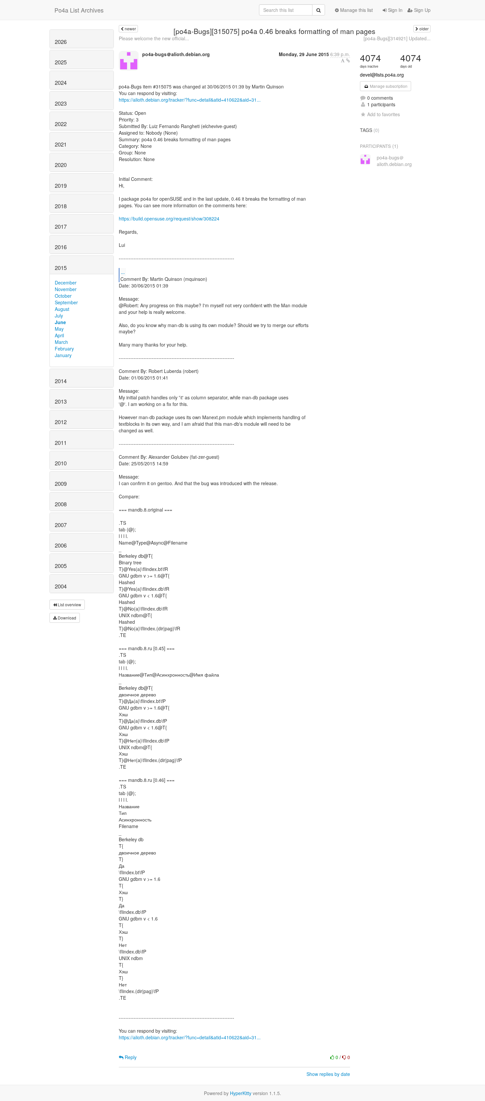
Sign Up (422, 10)
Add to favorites (383, 114)
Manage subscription (388, 86)
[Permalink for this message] (348, 60)
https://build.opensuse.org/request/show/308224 (169, 218)
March (61, 342)
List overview (69, 604)
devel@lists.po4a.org (382, 74)
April (59, 335)
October (63, 295)
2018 (61, 206)
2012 (61, 422)
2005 (61, 566)
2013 (61, 401)
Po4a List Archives (79, 10)
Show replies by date (328, 1074)
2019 (61, 185)
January (63, 355)
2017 (61, 226)
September (66, 302)
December (66, 282)
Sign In (395, 10)
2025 (61, 62)
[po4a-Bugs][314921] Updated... (397, 38)
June (60, 322)
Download (66, 617)
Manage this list (356, 10)
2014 (61, 381)
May (59, 328)
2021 (61, 144)
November (66, 289)
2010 (61, 463)
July (59, 315)
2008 (61, 504)
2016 (61, 247)
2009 (61, 483)
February (64, 348)
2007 (61, 525)
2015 (61, 268)
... (123, 272)
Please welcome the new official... (154, 38)
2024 (61, 82)
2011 (61, 443)
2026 (61, 42)
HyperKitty (240, 1093)
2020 (61, 165)
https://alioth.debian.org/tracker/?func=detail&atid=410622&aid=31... (190, 99)
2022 (61, 124)
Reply (130, 1057)
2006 (61, 545)
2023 (61, 103)
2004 (61, 586)
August (62, 309)
